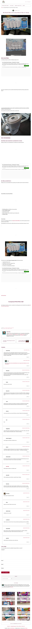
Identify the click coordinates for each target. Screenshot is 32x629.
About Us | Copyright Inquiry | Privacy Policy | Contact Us (16, 626)
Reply (28, 377)
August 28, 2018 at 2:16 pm (26, 537)
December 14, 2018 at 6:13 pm (25, 446)
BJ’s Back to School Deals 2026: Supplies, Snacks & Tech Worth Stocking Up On (23, 597)
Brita (4, 328)
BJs (3, 328)
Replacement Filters (9, 328)
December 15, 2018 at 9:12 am (25, 419)
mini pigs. (21, 335)
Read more (9, 600)
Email (2, 564)
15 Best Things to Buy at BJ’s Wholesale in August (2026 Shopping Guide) (8, 597)
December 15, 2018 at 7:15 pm (26, 410)
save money (10, 334)
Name (2, 560)
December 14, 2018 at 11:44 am (25, 474)
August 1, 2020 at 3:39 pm (26, 360)
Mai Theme (25, 628)
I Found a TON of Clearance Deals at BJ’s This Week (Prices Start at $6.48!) (8, 613)
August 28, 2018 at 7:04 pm (26, 519)
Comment (3, 549)
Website (2, 568)
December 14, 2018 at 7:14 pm (26, 437)
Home (2, 7)
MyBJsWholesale (12, 628)
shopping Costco (22, 334)
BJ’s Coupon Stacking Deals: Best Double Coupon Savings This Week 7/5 (23, 613)
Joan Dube (7, 466)
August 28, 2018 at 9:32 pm (26, 510)
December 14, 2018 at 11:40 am (25, 483)
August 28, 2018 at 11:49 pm (26, 501)
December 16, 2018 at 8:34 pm (25, 390)
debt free (16, 334)
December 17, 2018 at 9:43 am (25, 381)
